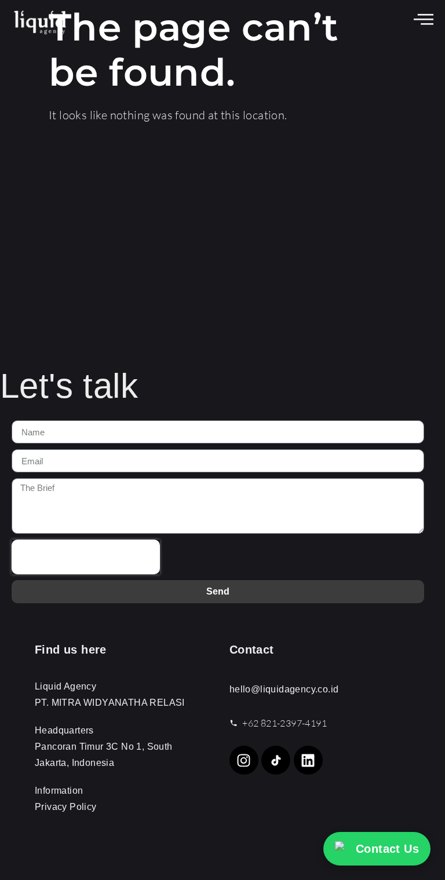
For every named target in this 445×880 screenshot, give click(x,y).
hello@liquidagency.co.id (284, 689)
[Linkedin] (308, 760)
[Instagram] (243, 760)
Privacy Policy (66, 807)
